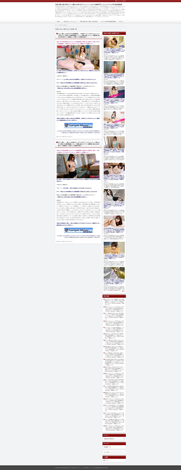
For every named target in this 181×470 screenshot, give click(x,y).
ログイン (107, 460)
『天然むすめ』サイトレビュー (70, 21)
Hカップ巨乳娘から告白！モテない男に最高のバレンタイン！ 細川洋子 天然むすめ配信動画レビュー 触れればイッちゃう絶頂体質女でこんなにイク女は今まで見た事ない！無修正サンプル (114, 316)
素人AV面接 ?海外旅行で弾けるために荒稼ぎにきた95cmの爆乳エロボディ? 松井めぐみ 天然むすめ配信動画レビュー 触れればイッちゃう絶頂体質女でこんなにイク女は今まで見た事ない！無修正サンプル (114, 362)
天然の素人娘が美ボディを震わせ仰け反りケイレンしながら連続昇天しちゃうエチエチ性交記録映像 (88, 4)
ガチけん (121, 21)
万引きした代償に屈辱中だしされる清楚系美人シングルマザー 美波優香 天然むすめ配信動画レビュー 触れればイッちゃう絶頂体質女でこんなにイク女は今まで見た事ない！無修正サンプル (114, 408)
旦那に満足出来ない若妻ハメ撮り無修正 (89, 21)
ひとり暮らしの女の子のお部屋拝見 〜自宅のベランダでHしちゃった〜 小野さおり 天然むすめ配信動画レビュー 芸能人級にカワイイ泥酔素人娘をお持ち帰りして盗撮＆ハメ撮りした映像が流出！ (79, 35)
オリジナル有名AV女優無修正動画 (108, 21)
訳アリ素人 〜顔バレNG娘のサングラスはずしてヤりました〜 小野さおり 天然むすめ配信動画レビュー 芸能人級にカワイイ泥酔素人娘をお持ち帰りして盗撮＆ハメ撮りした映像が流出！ (79, 144)
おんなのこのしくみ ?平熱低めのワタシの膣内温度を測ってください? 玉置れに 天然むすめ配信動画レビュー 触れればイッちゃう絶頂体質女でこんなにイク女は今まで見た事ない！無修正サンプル (114, 302)
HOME (58, 21)
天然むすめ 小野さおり (68, 136)
